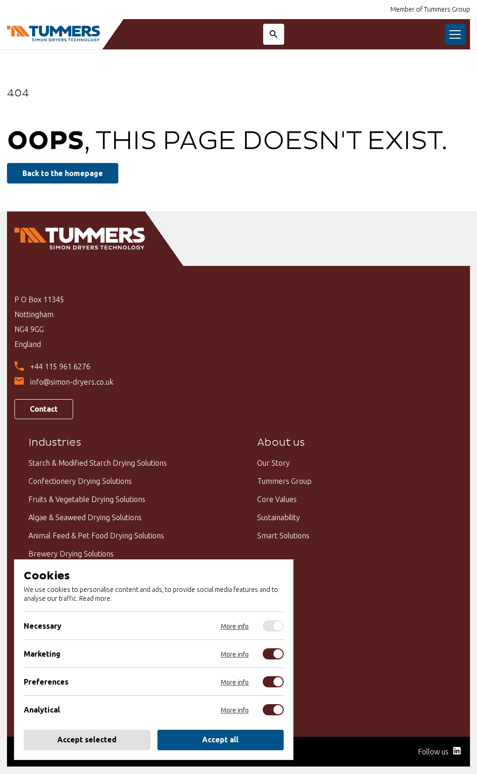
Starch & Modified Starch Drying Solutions (97, 463)
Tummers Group (284, 481)
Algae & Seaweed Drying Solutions (85, 517)
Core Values (277, 499)
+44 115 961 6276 (60, 366)
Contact (44, 409)
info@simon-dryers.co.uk (71, 382)
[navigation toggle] (455, 34)
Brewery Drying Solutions (71, 554)
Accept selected (86, 740)
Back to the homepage (62, 173)
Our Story (273, 463)
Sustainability (278, 517)
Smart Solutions (283, 535)
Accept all (220, 740)
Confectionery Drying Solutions (80, 481)
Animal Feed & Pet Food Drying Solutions (96, 535)
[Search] (273, 34)
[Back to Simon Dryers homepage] (53, 34)
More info (235, 626)
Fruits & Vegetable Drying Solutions (86, 499)
